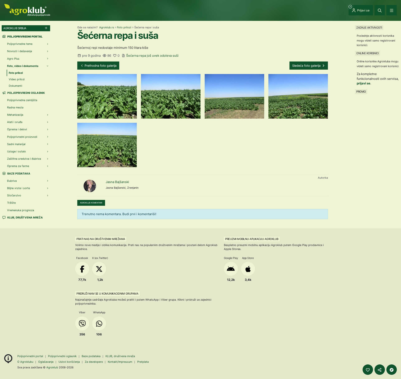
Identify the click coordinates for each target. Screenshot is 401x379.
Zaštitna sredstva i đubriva (24, 158)
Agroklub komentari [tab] (91, 203)
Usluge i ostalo (16, 151)
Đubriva (12, 180)
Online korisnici (367, 53)
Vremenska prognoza (20, 210)
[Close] (379, 10)
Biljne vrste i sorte (18, 188)
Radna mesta (15, 107)
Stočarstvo (14, 195)
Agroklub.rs (106, 27)
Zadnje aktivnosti (369, 27)
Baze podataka (18, 173)
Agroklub (52, 367)
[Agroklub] (27, 10)
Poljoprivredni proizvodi (22, 136)
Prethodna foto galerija (100, 65)
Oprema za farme (18, 166)
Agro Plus (13, 58)
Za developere (94, 361)
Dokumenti (15, 85)
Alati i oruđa (14, 122)
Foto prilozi (124, 27)
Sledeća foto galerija (306, 65)
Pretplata (143, 361)
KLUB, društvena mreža (25, 217)
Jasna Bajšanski (117, 182)
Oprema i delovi (17, 129)
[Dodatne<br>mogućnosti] (391, 369)
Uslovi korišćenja (69, 361)
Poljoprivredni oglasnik (26, 92)
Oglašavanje (45, 361)
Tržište (11, 202)
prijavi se (363, 83)
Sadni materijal (16, 144)
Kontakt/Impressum (120, 361)
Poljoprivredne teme (19, 43)
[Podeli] (379, 369)
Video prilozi (17, 79)
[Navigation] (391, 10)
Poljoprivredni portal (30, 356)
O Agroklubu (25, 361)
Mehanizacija (15, 114)
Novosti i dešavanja (19, 51)
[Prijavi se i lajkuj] (368, 369)
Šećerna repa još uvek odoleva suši (152, 56)
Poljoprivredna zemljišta (22, 100)
